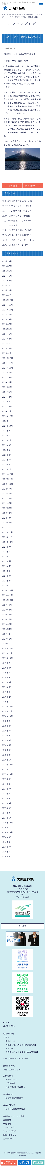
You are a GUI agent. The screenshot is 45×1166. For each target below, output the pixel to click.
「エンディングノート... (18, 239)
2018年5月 (7, 740)
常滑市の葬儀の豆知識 (15, 1108)
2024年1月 (7, 411)
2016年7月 (7, 846)
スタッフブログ (10, 1131)
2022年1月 (7, 527)
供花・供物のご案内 (11, 1069)
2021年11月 (7, 537)
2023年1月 (7, 469)
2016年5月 (7, 856)
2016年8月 (7, 842)
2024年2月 (7, 406)
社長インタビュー (10, 1134)
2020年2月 (7, 638)
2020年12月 (7, 590)
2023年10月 (7, 425)
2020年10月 (7, 600)
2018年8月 (7, 725)
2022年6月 (7, 503)
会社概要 (22, 926)
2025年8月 (7, 319)
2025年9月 (7, 314)
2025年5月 (7, 333)
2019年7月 (7, 672)
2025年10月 (7, 309)
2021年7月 (7, 556)
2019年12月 (7, 648)
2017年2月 (7, 812)
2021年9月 (7, 546)
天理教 (10, 225)
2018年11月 (7, 711)
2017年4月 (7, 803)
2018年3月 (7, 750)
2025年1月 (7, 353)
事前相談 (7, 1123)
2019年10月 (7, 658)
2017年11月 (7, 769)
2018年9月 (7, 721)
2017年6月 (7, 793)
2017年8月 (7, 783)
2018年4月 (7, 745)
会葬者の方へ (9, 1138)
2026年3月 (7, 285)
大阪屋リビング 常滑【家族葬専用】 (21, 1044)
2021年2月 (7, 580)
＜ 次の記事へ (12, 185)
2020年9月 (7, 604)
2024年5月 (7, 391)
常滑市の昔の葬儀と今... (18, 235)
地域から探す (9, 1033)
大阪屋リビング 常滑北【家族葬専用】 (22, 1052)
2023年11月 (7, 421)
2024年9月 (7, 372)
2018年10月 (7, 716)
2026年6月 (7, 271)
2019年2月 (7, 696)
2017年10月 (7, 774)
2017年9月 (7, 779)
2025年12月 (7, 300)
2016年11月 (7, 827)
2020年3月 (7, 633)
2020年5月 (7, 624)
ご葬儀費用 (8, 1075)
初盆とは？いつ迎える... (18, 206)
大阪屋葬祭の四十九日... (18, 201)
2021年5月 (7, 566)
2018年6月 (7, 735)
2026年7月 (7, 266)
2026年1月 (7, 295)
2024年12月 (7, 358)
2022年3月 (7, 517)
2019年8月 (7, 667)
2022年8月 (7, 493)
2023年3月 (7, 459)
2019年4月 (7, 687)
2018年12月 (7, 706)
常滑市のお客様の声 (14, 1098)
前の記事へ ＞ (33, 185)
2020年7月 (7, 614)
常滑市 (6, 1037)
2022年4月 (7, 512)
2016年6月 (7, 851)
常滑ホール (10, 1041)
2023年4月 (7, 454)
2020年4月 (7, 629)
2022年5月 (7, 508)
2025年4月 (7, 338)
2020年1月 (7, 643)
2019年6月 (7, 677)
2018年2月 (7, 754)
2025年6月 (7, 329)
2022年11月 (7, 479)
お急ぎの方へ (9, 1066)
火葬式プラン (11, 1079)
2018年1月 (7, 759)
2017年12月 (7, 764)
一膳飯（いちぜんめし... (18, 220)
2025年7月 (7, 324)
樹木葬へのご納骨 (15, 244)
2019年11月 (7, 653)
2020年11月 (7, 595)
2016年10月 (7, 832)
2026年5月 (7, 275)
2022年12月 (7, 474)
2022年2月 (7, 522)
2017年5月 (7, 798)
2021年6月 (7, 561)
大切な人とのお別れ (16, 215)
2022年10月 (7, 483)
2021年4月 (7, 571)
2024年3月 (7, 401)
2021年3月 (7, 575)
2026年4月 (7, 280)
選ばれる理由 (9, 1026)
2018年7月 (7, 730)
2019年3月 (7, 692)
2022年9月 (7, 488)
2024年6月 (7, 387)
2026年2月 (7, 290)
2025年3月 (7, 343)
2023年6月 (7, 445)
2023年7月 (7, 440)
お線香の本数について (17, 210)
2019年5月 (7, 682)
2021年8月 (7, 551)
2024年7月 (7, 382)
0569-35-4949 (22, 897)
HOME (6, 1022)
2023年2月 (7, 464)
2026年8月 (7, 261)
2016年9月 (7, 837)
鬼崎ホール (10, 1048)
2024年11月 (7, 362)
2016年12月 (7, 822)
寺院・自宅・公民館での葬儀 (15, 1058)
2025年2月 (7, 348)
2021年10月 (7, 542)
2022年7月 (7, 498)
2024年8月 (7, 377)
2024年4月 (7, 396)
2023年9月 (7, 430)
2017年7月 (7, 788)
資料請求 (7, 1120)
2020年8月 (7, 609)
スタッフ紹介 (9, 1127)
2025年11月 (7, 304)
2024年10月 (7, 367)
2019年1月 (7, 701)
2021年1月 (7, 585)
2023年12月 (7, 416)
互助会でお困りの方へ (15, 1087)
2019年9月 (7, 662)
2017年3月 (7, 808)
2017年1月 (7, 817)
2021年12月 (7, 532)
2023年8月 (7, 435)
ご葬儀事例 (10, 1083)
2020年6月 (7, 619)
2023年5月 (7, 450)
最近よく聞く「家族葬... (18, 230)
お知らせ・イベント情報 (13, 1116)
